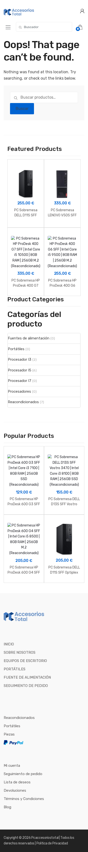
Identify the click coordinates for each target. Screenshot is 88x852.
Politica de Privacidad (52, 843)
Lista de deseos (17, 782)
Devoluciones (15, 790)
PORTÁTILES (14, 669)
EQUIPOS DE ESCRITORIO (25, 661)
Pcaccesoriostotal (45, 838)
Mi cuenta (12, 765)
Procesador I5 (19, 370)
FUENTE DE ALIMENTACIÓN (27, 677)
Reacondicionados (23, 402)
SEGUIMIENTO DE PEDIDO (26, 686)
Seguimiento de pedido (23, 774)
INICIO (9, 644)
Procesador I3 (19, 359)
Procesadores (19, 391)
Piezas (9, 734)
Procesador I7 (19, 381)
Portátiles (16, 349)
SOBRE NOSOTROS (19, 652)
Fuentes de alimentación (28, 338)
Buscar (22, 108)
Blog (7, 807)
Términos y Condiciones (24, 799)
